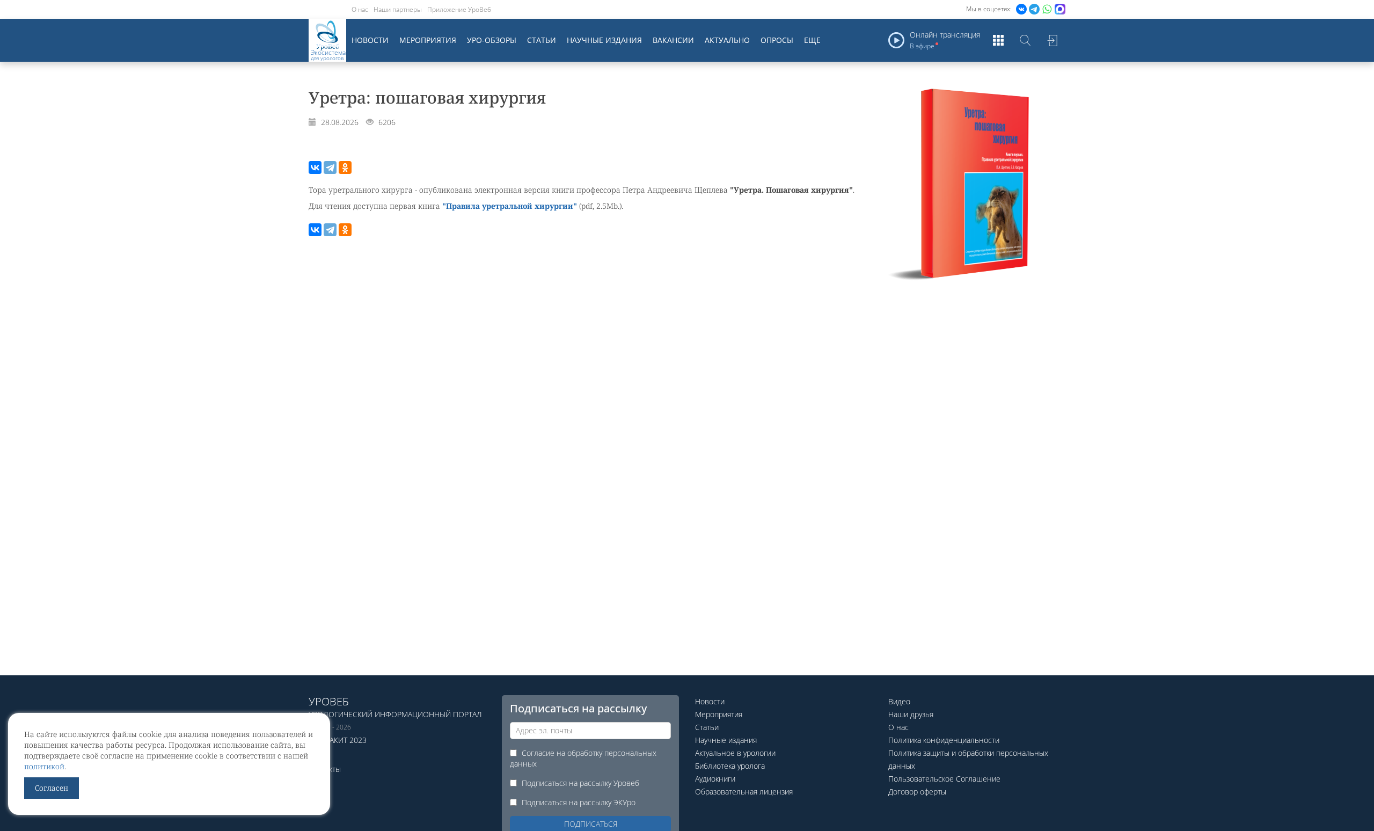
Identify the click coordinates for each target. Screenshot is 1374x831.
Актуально (727, 40)
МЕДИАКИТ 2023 (338, 740)
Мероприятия (427, 40)
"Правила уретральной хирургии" (509, 206)
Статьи (541, 40)
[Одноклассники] (345, 167)
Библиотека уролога (730, 766)
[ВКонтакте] (315, 167)
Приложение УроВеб (459, 9)
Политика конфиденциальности (943, 740)
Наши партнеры (398, 9)
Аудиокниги (715, 779)
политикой (44, 766)
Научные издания (604, 40)
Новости (370, 40)
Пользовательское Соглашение (944, 779)
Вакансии (673, 40)
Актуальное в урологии (735, 753)
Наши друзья (910, 714)
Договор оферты (917, 791)
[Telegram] (330, 167)
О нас (360, 9)
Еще (812, 40)
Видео (899, 701)
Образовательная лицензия (744, 791)
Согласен (51, 788)
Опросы (777, 40)
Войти (1052, 40)
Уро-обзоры (491, 40)
